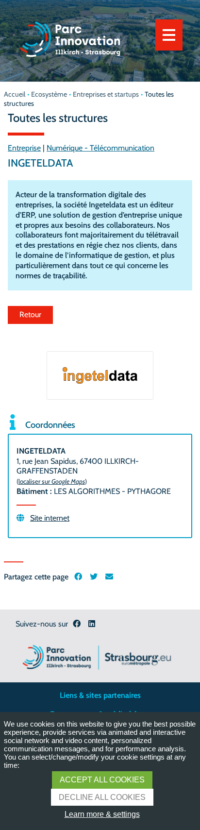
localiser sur (51, 481)
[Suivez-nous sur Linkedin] (91, 624)
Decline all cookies (102, 797)
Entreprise (24, 147)
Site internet (49, 518)
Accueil (14, 94)
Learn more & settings (102, 814)
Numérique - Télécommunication (100, 147)
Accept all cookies (102, 780)
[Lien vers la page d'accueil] (70, 60)
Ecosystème (49, 94)
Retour (30, 314)
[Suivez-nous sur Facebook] (77, 624)
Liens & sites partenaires (100, 695)
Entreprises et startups (106, 94)
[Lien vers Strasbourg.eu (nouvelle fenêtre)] (97, 656)
